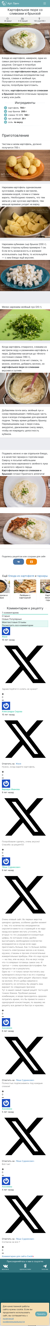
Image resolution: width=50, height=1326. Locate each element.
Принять (41, 1314)
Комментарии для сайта (18, 1256)
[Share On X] (25, 664)
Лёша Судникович (11, 867)
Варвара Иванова (11, 789)
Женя (18, 763)
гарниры (42, 575)
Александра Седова (12, 711)
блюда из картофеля (21, 575)
